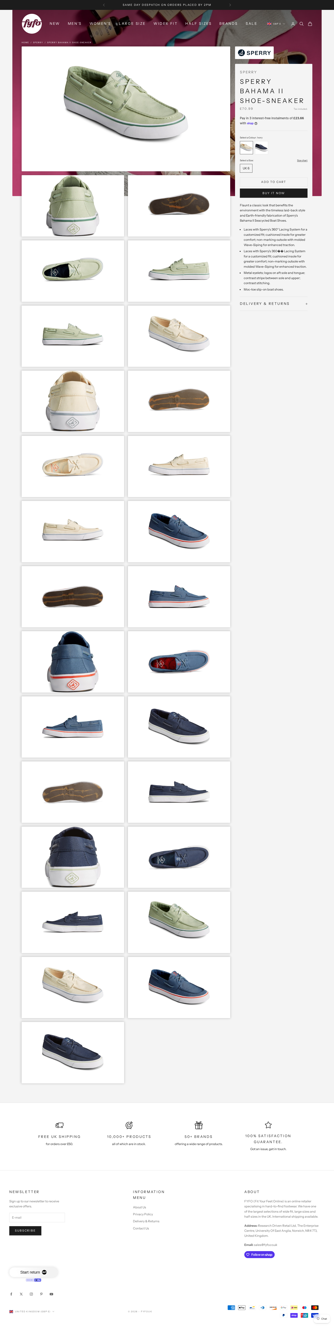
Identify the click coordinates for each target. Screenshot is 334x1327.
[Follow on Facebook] (11, 1294)
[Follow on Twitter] (21, 1294)
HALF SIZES (198, 23)
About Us (139, 1207)
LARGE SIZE (132, 23)
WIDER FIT (165, 23)
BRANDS (228, 23)
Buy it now (273, 193)
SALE (251, 23)
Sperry (38, 42)
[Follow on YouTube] (51, 1294)
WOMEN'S (100, 23)
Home (25, 42)
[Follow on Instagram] (31, 1294)
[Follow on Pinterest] (41, 1294)
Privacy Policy (143, 1214)
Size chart (302, 160)
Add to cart (273, 182)
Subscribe (25, 1230)
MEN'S (75, 23)
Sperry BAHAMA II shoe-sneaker (69, 42)
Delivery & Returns (146, 1221)
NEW (55, 23)
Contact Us (141, 1228)
